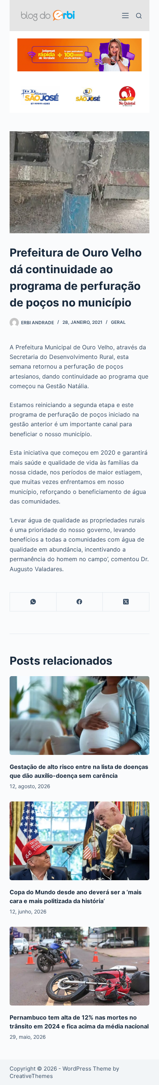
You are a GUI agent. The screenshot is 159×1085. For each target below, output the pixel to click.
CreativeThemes (31, 1075)
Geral (118, 322)
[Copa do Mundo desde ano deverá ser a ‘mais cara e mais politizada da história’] (79, 840)
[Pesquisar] (139, 15)
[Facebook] (80, 602)
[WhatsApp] (33, 602)
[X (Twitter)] (126, 602)
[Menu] (125, 15)
